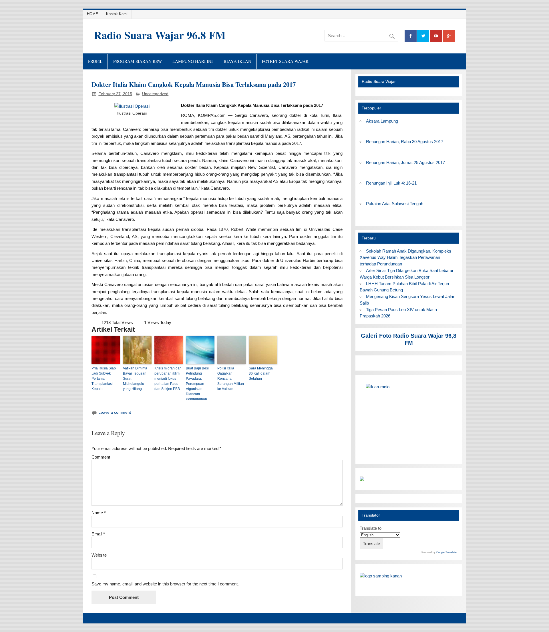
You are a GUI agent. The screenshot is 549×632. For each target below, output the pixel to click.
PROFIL (95, 61)
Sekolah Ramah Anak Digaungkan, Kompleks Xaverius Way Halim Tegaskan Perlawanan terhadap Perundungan (405, 258)
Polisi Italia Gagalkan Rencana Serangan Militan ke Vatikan (230, 378)
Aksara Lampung (382, 121)
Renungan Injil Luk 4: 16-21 (391, 183)
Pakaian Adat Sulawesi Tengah (394, 203)
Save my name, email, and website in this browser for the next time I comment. (165, 584)
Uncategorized (155, 94)
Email (98, 534)
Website (99, 555)
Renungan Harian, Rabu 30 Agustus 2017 (404, 141)
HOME (92, 14)
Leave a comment (114, 412)
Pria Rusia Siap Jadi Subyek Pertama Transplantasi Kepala (104, 378)
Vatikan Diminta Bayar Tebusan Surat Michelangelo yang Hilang (135, 378)
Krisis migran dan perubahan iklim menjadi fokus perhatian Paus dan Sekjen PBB (168, 378)
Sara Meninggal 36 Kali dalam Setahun (261, 373)
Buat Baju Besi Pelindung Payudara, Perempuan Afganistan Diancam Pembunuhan (197, 383)
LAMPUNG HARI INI (192, 61)
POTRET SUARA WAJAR (285, 61)
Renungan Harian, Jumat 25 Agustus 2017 (405, 162)
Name (99, 513)
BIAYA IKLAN (237, 61)
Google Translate (446, 552)
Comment (101, 457)
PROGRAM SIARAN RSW (137, 61)
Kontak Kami (117, 14)
